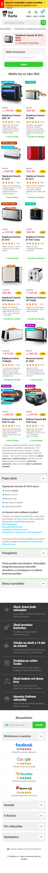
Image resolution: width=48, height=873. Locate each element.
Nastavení (37, 849)
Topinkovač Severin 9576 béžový (11, 299)
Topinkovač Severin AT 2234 (11, 177)
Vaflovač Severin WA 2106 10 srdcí (12, 420)
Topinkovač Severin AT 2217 (35, 177)
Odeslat (24, 64)
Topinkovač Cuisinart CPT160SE (36, 299)
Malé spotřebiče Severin (12, 527)
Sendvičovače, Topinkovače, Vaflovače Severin (22, 532)
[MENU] (28, 12)
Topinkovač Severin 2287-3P (11, 117)
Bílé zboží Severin (9, 524)
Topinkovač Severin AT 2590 (35, 117)
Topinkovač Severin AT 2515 (11, 238)
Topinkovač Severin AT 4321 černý (35, 238)
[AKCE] (35, 12)
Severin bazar (22, 519)
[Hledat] (43, 22)
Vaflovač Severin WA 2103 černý (36, 420)
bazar (22, 856)
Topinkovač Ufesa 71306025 (10, 360)
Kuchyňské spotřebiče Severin (15, 530)
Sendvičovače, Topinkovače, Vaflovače (30, 29)
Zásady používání (24, 849)
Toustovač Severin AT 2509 (34, 360)
